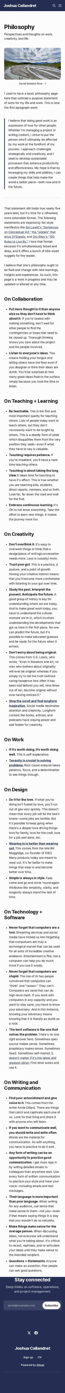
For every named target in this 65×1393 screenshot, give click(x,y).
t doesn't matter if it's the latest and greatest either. (32, 1057)
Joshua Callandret (19, 5)
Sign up (28, 1357)
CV (40, 1357)
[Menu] (60, 5)
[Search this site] (54, 5)
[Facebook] (36, 1333)
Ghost (40, 1365)
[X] (29, 1333)
